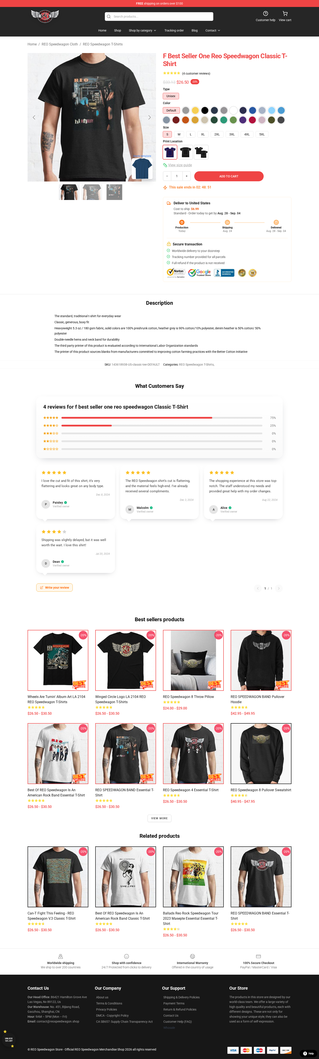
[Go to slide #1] (69, 192)
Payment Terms (173, 1003)
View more (159, 818)
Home (32, 44)
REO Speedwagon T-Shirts (103, 44)
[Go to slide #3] (114, 192)
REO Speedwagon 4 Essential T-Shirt (191, 790)
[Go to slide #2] (91, 192)
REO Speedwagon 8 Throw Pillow (188, 697)
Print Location (173, 141)
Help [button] (311, 1053)
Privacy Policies (106, 1009)
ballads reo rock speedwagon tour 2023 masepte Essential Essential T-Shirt (190, 918)
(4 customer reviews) (196, 73)
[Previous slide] (34, 117)
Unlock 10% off (9, 1039)
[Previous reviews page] (258, 588)
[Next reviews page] (279, 588)
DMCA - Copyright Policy (112, 1015)
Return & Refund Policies (179, 1009)
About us (102, 997)
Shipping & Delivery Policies (181, 997)
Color (166, 103)
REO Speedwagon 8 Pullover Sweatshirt (261, 790)
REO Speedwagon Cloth (60, 44)
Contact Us (170, 1015)
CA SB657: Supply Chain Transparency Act (124, 1021)
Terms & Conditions (109, 1003)
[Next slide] (149, 117)
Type (166, 89)
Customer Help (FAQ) (177, 1021)
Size (166, 127)
